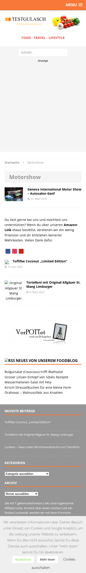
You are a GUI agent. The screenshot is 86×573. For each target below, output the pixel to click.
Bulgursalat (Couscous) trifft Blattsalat (34, 372)
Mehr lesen (47, 559)
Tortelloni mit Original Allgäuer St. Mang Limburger (53, 284)
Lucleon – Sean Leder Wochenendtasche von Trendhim (42, 447)
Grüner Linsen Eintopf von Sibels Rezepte (36, 377)
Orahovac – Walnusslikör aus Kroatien (34, 392)
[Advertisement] (43, 108)
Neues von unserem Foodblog (47, 360)
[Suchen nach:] (43, 52)
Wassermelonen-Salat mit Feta (28, 382)
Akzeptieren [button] (23, 559)
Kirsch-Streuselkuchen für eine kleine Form (38, 387)
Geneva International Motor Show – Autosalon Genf (54, 191)
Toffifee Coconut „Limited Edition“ (40, 261)
